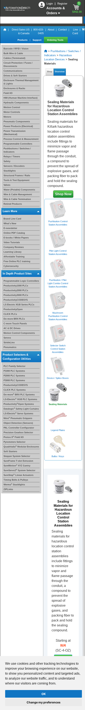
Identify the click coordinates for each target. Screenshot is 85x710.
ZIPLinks (8, 489)
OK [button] (43, 694)
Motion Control (12, 107)
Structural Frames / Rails (17, 175)
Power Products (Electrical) (18, 126)
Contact (62, 29)
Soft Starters (10, 451)
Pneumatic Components (17, 121)
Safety (7, 161)
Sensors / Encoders (14, 166)
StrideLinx (9, 342)
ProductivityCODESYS (16, 300)
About (51, 29)
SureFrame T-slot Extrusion (18, 461)
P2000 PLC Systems (14, 375)
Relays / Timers (12, 156)
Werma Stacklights (14, 484)
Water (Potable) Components (19, 189)
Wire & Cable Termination (17, 199)
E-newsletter (10, 228)
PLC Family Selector (14, 366)
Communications (13, 71)
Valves (7, 185)
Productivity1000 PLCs (16, 285)
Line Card (75, 31)
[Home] (5, 31)
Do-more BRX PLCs (14, 319)
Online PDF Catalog (14, 233)
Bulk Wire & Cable (13, 53)
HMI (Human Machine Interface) (21, 98)
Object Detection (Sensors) (18, 423)
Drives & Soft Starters (15, 75)
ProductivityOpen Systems (19, 404)
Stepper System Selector (17, 456)
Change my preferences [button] (43, 702)
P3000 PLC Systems (14, 380)
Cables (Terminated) (14, 58)
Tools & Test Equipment (17, 180)
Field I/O (8, 93)
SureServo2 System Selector (19, 470)
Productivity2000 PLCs (16, 290)
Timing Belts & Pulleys (16, 480)
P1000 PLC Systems (14, 371)
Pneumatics (10, 347)
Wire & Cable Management (18, 194)
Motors (7, 117)
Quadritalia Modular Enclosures (21, 446)
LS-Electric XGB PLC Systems (20, 399)
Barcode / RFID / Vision (16, 48)
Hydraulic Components (16, 102)
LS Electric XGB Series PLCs (19, 304)
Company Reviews (14, 247)
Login (50, 3)
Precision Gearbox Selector (18, 432)
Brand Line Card (12, 218)
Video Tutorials (12, 242)
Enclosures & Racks (14, 88)
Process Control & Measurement (21, 139)
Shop (49, 71)
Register (62, 3)
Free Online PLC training (17, 261)
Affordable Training (14, 256)
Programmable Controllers (18, 143)
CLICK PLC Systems (15, 390)
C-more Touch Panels (15, 323)
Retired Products (13, 204)
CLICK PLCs (10, 314)
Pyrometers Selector (14, 442)
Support (37, 40)
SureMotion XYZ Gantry (17, 465)
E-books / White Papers (16, 237)
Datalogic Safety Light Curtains (21, 409)
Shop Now (63, 194)
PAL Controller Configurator (19, 427)
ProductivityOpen (13, 309)
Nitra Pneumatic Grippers (18, 418)
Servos (7, 337)
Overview (60, 71)
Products (23, 40)
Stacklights (10, 170)
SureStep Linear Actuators (18, 475)
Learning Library (12, 252)
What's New (10, 223)
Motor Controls (12, 112)
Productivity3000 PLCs (16, 295)
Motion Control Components (19, 333)
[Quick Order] (83, 31)
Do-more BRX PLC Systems (19, 394)
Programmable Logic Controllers (21, 281)
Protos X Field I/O (14, 437)
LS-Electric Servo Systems (18, 413)
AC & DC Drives (12, 328)
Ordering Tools (55, 40)
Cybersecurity (11, 266)
